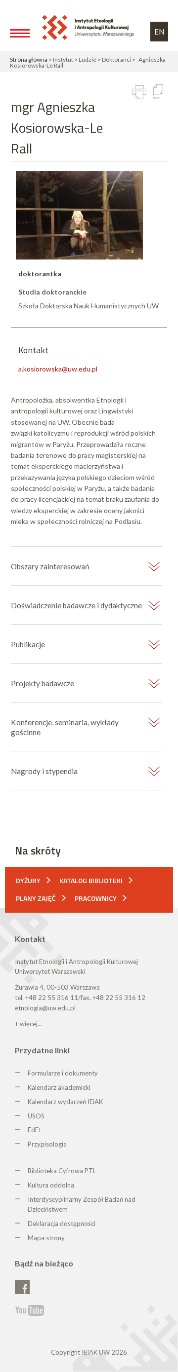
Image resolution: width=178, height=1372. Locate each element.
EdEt (34, 1130)
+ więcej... (28, 1024)
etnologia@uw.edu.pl (45, 1008)
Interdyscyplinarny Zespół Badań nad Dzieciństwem (81, 1204)
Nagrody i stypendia (44, 771)
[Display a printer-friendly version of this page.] (139, 92)
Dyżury (28, 880)
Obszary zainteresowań (50, 566)
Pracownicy (96, 898)
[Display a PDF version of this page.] (158, 91)
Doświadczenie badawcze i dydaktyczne (76, 605)
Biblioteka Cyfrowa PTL (62, 1171)
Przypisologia (47, 1144)
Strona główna (28, 59)
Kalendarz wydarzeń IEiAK (65, 1102)
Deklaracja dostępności (61, 1223)
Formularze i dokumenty (63, 1073)
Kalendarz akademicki (59, 1087)
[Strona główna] (90, 27)
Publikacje (28, 644)
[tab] (86, 567)
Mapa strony (46, 1238)
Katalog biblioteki (91, 880)
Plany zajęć (36, 898)
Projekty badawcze (42, 683)
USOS (36, 1116)
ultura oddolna (53, 1185)
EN (159, 31)
